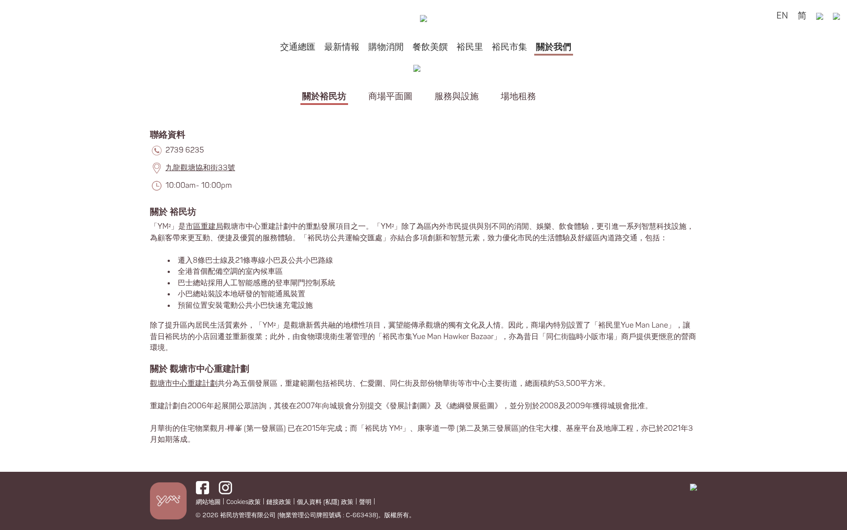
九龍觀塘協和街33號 (200, 167)
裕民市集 (509, 46)
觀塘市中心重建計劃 (183, 383)
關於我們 (553, 46)
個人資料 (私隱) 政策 (325, 502)
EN (782, 15)
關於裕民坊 (324, 96)
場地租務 (518, 96)
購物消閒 (386, 46)
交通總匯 (297, 46)
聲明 (365, 502)
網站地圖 (208, 502)
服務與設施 (457, 96)
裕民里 (470, 46)
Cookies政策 (243, 502)
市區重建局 (204, 226)
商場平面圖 (390, 96)
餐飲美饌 (430, 46)
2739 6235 (184, 150)
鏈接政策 (278, 502)
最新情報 (342, 46)
